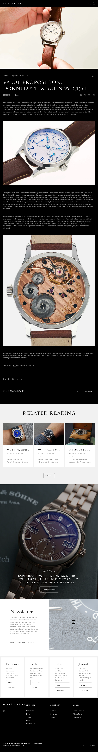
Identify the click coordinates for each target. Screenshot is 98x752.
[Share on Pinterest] (85, 95)
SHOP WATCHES (11, 683)
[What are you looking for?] (89, 3)
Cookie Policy (77, 717)
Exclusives (30, 711)
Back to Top (90, 746)
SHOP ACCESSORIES (62, 686)
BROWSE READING (84, 686)
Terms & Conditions (79, 711)
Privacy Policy (77, 714)
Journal (29, 717)
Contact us (53, 714)
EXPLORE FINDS (36, 683)
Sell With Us (30, 724)
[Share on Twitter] (89, 95)
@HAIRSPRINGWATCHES (73, 633)
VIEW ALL (49, 476)
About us (53, 711)
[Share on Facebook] (81, 95)
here (14, 366)
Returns (52, 717)
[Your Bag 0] (93, 3)
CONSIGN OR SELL (49, 589)
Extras (28, 720)
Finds (28, 714)
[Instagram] (4, 711)
